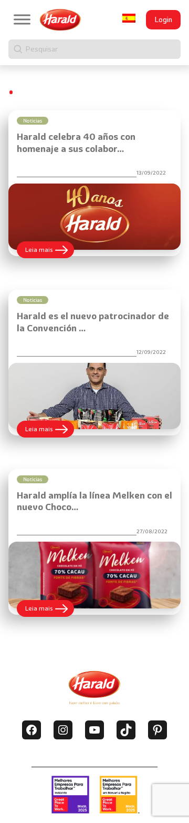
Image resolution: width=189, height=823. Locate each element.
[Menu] (22, 20)
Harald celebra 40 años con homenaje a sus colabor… (76, 142)
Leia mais (49, 251)
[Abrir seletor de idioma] (128, 18)
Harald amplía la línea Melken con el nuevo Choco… (94, 501)
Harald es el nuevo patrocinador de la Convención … (93, 322)
